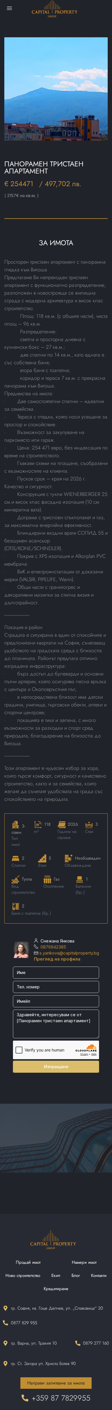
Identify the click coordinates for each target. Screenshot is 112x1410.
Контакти (99, 1275)
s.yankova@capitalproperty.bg (69, 953)
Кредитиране (56, 1289)
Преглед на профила (57, 959)
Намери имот (84, 1262)
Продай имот (28, 1262)
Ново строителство (22, 1275)
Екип (55, 1275)
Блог (76, 1275)
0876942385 (53, 947)
